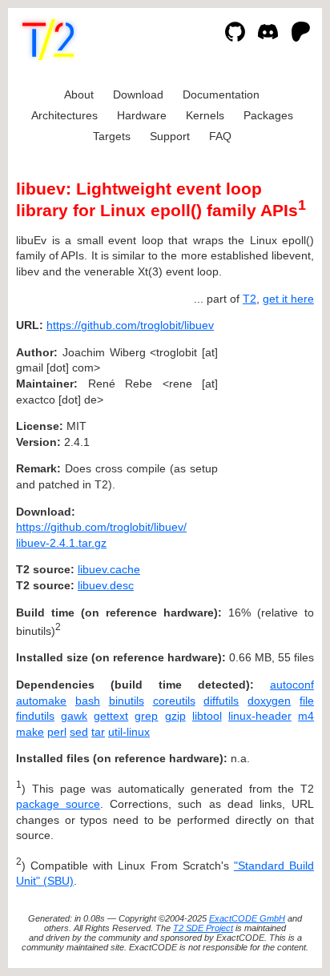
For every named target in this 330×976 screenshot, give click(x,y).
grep (146, 715)
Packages (268, 115)
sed (79, 731)
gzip (175, 715)
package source (58, 803)
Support (170, 136)
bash (87, 700)
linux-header (260, 715)
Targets (112, 136)
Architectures (64, 115)
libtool (207, 715)
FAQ (220, 136)
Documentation (221, 94)
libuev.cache (109, 569)
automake (41, 700)
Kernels (205, 115)
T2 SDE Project (203, 928)
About (79, 94)
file (307, 700)
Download (138, 94)
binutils (126, 700)
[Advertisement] (266, 422)
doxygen (269, 700)
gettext (111, 715)
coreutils (174, 700)
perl (56, 731)
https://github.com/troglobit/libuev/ (101, 526)
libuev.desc (106, 585)
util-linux (129, 731)
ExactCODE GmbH (247, 918)
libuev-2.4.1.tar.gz (61, 542)
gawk (74, 715)
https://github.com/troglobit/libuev (130, 325)
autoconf (292, 684)
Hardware (142, 115)
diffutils (221, 700)
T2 (249, 298)
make (30, 731)
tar (98, 731)
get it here (288, 298)
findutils (35, 715)
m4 (306, 715)
